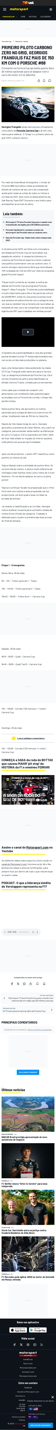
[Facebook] (11, 983)
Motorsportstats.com (28, 1376)
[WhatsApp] (24, 983)
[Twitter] (18, 983)
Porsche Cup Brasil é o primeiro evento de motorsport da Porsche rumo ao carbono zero (26, 231)
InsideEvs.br (28, 1359)
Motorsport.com (37, 847)
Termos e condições (19, 1417)
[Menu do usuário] (50, 9)
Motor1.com (28, 1363)
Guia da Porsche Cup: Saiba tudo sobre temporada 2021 (28, 238)
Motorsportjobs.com (28, 1368)
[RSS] (41, 1344)
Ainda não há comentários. (28, 1029)
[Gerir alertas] (44, 983)
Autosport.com (28, 1372)
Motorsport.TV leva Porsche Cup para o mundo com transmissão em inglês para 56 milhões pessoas (29, 223)
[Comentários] (50, 80)
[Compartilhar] (38, 80)
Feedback (28, 1387)
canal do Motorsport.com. (14, 864)
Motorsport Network (23, 1423)
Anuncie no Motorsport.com (28, 1392)
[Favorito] (44, 80)
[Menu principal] (5, 9)
